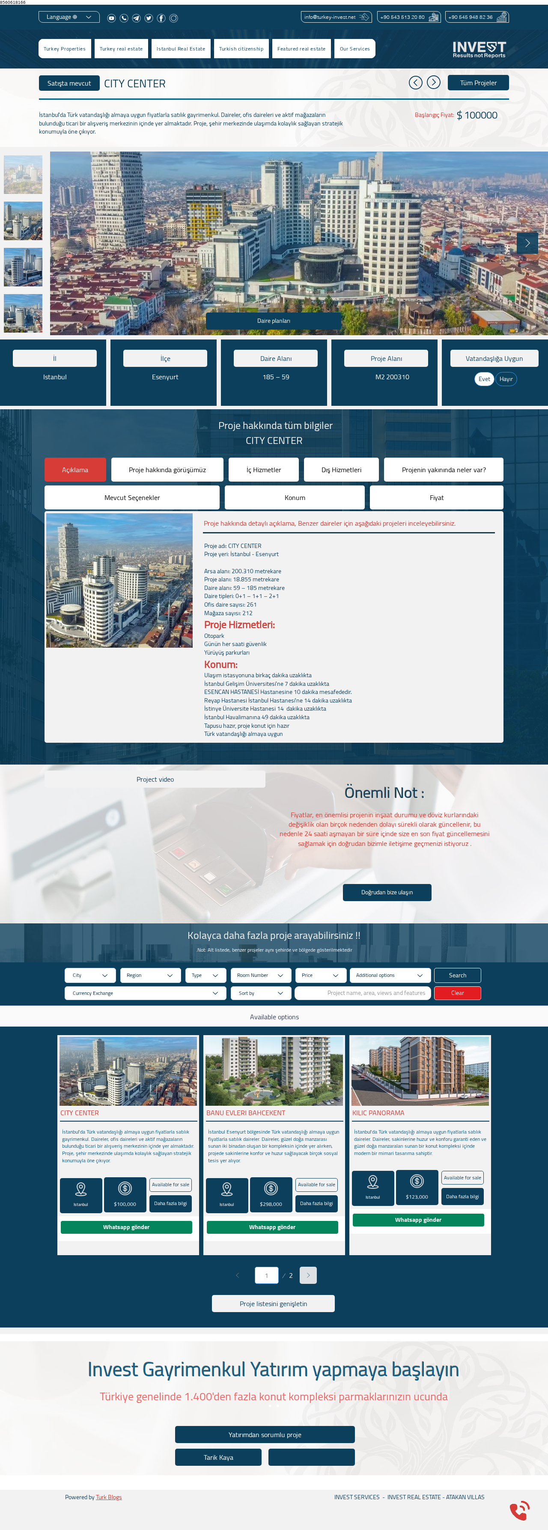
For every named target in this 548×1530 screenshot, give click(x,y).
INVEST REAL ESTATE (414, 1497)
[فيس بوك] (161, 18)
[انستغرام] (173, 18)
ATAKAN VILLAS (465, 1497)
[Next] (308, 1275)
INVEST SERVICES (357, 1497)
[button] (121, 48)
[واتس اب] (123, 18)
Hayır (506, 378)
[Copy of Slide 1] (278, 1406)
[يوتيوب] (111, 18)
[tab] (75, 470)
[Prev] (237, 1275)
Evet (484, 378)
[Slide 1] (270, 1406)
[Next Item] (527, 243)
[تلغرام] (136, 18)
